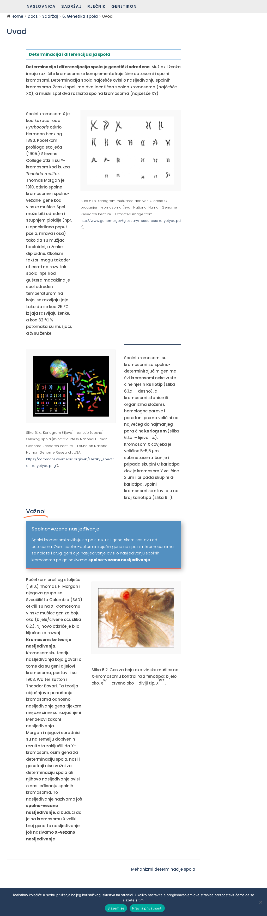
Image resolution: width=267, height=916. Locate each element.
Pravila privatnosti (147, 908)
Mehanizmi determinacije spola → (165, 869)
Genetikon (124, 7)
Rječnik (96, 7)
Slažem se (115, 908)
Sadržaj (71, 7)
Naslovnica (41, 7)
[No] (260, 902)
